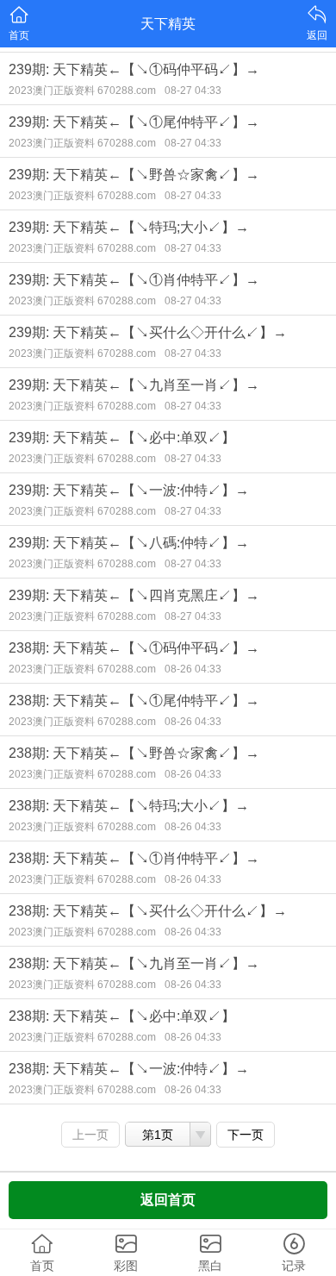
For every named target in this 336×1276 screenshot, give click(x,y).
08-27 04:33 (193, 90)
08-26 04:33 (193, 669)
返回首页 (168, 1199)
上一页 (90, 1135)
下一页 (245, 1135)
